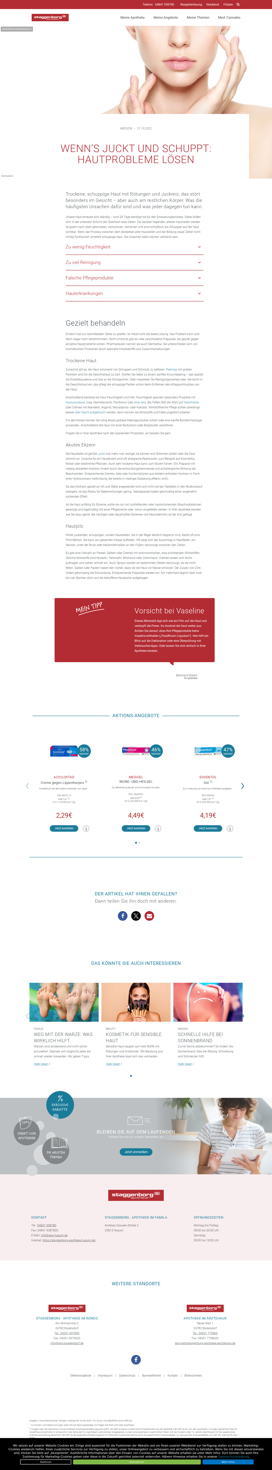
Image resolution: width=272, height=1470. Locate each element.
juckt (102, 453)
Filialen (228, 4)
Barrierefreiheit (151, 1375)
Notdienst (212, 4)
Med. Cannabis (229, 17)
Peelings (171, 369)
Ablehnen (45, 1461)
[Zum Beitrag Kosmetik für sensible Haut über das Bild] (136, 1002)
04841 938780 (164, 4)
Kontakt (173, 1375)
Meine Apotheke (132, 17)
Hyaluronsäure (75, 402)
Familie (38, 1028)
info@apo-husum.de (54, 1235)
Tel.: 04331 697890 (66, 1333)
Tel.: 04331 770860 (205, 1333)
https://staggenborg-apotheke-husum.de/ (69, 1240)
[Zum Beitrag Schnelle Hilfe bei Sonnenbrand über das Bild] (208, 1002)
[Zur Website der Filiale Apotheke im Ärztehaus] (205, 1308)
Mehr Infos (228, 1461)
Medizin (126, 128)
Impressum (105, 1375)
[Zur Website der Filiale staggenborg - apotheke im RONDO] (67, 1308)
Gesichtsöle (191, 402)
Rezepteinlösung (191, 4)
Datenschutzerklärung (233, 1456)
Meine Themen (198, 17)
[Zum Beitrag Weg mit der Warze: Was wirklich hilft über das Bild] (64, 1002)
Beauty (110, 1028)
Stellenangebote (80, 1375)
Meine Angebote (166, 17)
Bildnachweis (193, 1375)
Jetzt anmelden (136, 1152)
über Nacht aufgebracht (90, 412)
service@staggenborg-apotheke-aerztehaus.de (205, 1343)
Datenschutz (127, 1375)
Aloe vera (140, 402)
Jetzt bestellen (64, 828)
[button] (243, 783)
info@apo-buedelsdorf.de (67, 1343)
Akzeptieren (137, 1461)
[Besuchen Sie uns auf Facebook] (136, 1360)
